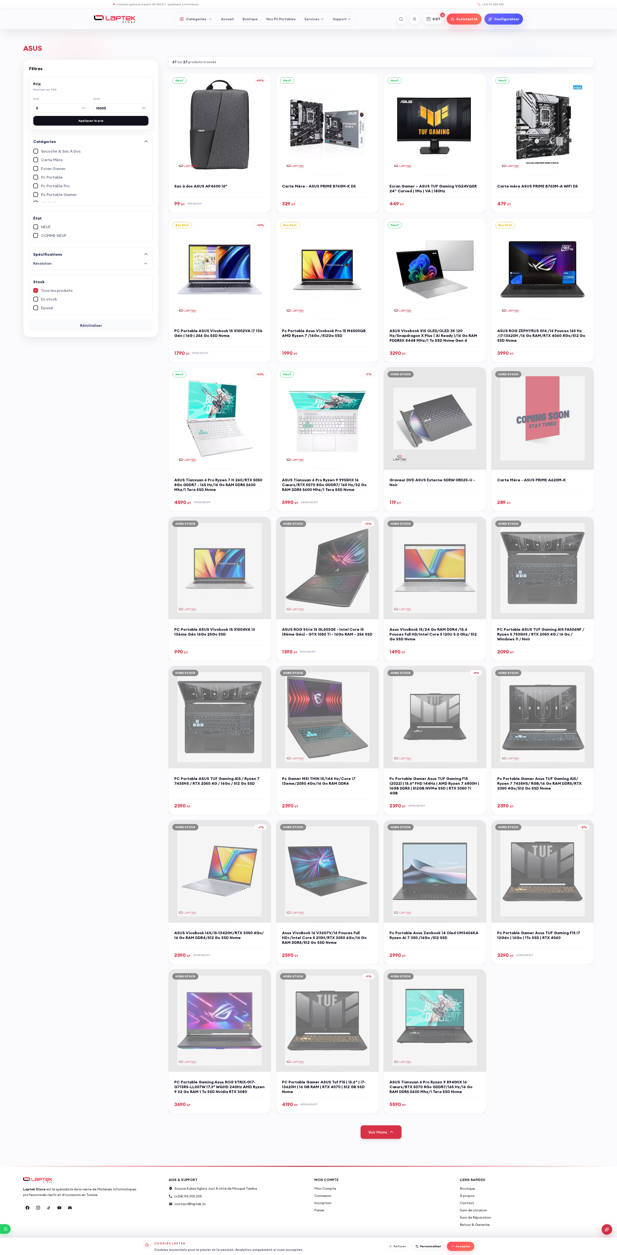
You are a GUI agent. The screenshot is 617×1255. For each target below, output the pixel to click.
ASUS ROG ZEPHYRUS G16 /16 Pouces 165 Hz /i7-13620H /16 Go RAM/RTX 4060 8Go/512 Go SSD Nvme (541, 335)
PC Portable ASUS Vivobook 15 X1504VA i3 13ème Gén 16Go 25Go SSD (214, 631)
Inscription (322, 1203)
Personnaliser (430, 1246)
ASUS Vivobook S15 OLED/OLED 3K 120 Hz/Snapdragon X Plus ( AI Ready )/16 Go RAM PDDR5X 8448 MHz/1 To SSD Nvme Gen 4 (433, 335)
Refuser (400, 1246)
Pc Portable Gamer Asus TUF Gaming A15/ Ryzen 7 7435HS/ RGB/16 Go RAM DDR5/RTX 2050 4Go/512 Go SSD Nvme (539, 783)
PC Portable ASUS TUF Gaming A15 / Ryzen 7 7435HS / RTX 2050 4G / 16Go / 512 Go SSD (217, 781)
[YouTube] (59, 1207)
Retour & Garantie (475, 1224)
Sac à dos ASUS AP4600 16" (200, 186)
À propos (467, 1196)
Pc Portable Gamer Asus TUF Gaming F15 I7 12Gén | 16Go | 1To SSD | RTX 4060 (538, 935)
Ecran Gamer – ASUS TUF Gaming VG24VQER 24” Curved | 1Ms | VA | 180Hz (433, 188)
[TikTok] (48, 1207)
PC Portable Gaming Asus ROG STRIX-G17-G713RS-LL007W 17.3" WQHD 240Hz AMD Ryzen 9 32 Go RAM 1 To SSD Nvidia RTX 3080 (219, 1087)
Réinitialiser (91, 325)
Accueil (227, 19)
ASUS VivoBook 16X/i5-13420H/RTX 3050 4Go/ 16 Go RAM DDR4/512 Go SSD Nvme (219, 935)
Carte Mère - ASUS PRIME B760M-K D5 (319, 186)
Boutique (250, 19)
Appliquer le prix (90, 120)
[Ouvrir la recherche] (401, 19)
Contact (467, 1203)
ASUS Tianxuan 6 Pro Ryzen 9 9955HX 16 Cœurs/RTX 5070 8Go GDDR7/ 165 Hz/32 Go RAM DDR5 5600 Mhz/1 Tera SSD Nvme (324, 484)
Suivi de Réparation (475, 1217)
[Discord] (70, 1207)
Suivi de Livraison (473, 1210)
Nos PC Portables (281, 19)
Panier (319, 1210)
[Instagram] (38, 1207)
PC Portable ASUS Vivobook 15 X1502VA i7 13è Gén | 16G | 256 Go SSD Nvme (218, 333)
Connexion (322, 1196)
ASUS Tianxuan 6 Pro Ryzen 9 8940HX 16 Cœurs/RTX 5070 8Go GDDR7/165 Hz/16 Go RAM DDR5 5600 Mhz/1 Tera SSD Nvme (430, 1087)
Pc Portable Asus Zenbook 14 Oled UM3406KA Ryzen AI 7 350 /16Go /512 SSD (433, 935)
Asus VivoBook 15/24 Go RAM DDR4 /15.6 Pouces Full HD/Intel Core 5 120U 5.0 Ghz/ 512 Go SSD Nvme (433, 634)
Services (311, 19)
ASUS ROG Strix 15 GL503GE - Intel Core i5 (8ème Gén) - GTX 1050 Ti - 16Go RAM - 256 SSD (327, 631)
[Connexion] (414, 19)
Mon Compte (325, 1188)
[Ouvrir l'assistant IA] (607, 1229)
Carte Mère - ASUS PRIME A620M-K (531, 479)
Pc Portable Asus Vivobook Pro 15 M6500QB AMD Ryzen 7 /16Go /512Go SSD (324, 333)
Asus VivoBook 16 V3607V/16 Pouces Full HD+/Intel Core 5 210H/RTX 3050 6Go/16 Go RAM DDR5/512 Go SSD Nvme (324, 937)
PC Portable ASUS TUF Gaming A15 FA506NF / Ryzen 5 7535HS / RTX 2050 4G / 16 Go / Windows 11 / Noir (540, 634)
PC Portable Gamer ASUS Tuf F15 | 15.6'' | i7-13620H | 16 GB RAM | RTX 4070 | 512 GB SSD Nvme (324, 1087)
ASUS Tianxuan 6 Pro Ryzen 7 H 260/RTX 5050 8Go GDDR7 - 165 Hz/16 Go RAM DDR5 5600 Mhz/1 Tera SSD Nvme (218, 484)
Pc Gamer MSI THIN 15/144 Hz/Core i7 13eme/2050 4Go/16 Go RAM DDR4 (318, 781)
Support (340, 19)
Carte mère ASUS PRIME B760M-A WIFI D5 (537, 186)
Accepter (463, 1246)
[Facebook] (27, 1207)
